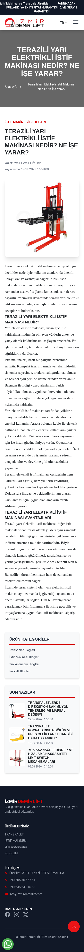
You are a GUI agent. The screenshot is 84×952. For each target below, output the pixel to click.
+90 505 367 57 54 (22, 880)
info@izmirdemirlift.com (25, 894)
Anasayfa (11, 87)
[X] (26, 915)
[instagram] (17, 915)
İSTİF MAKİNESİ (16, 841)
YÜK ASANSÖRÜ (16, 847)
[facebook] (8, 915)
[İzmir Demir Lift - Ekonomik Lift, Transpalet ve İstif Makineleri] (24, 22)
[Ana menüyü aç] (75, 22)
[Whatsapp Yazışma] (8, 944)
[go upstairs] (74, 926)
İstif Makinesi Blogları (25, 122)
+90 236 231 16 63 (22, 887)
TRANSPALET (14, 834)
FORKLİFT (12, 853)
